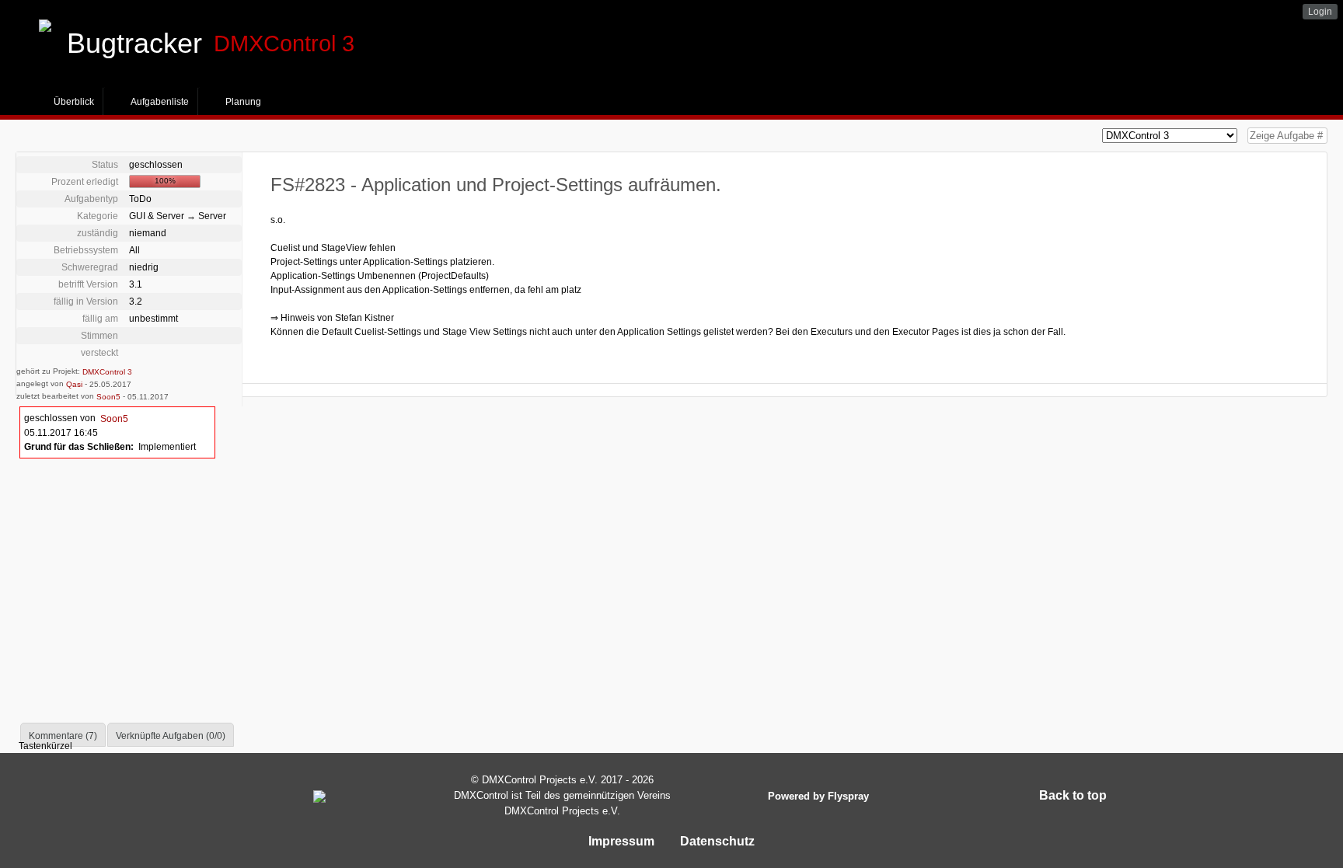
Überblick (74, 101)
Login (1320, 11)
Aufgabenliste (160, 101)
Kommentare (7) (63, 735)
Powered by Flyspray (818, 796)
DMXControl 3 (107, 372)
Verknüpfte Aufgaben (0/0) (170, 735)
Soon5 (108, 396)
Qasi (74, 384)
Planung (243, 101)
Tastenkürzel (44, 746)
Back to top (1074, 795)
